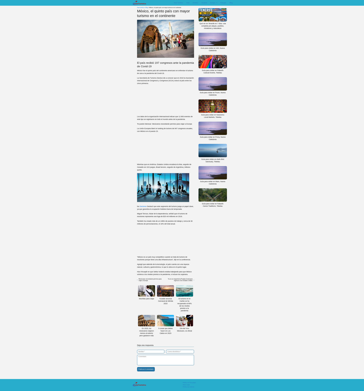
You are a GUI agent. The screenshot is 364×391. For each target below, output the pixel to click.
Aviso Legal (186, 384)
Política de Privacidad (189, 382)
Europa (212, 3)
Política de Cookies (188, 387)
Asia (187, 3)
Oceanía (204, 3)
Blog (231, 3)
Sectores (143, 206)
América (195, 3)
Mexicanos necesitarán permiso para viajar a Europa (150, 279)
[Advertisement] (165, 100)
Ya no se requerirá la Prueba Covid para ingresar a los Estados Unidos (180, 279)
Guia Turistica (178, 3)
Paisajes (223, 3)
